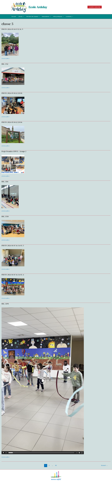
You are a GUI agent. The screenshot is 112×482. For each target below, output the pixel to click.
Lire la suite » (6, 58)
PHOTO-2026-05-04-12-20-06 (12, 122)
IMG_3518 (5, 182)
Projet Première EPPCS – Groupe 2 (14, 151)
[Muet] (79, 452)
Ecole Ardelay (38, 7)
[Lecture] (3, 452)
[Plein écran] (82, 452)
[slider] (41, 452)
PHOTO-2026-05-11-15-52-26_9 (12, 29)
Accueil (14, 16)
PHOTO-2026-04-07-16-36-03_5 (13, 245)
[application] (43, 380)
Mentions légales (56, 479)
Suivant (104, 465)
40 (56, 465)
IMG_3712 (5, 64)
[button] (94, 7)
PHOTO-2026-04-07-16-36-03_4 (13, 275)
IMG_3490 (5, 304)
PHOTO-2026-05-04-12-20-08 (12, 93)
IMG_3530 (5, 216)
